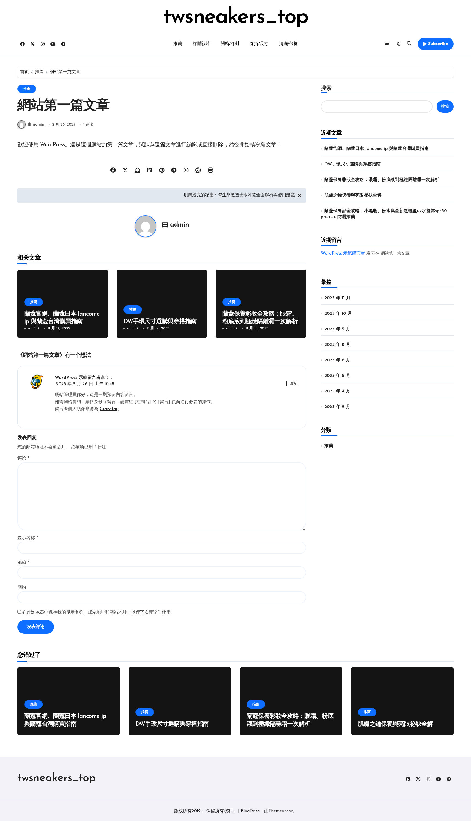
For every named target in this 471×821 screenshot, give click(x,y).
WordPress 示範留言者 (78, 378)
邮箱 (23, 563)
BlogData (250, 811)
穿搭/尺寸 (259, 44)
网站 (21, 587)
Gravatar (108, 409)
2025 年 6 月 (337, 360)
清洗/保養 (288, 44)
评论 (23, 458)
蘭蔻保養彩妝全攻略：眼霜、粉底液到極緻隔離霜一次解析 (381, 180)
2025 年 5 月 (337, 376)
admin (179, 225)
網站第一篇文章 (395, 254)
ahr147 (34, 328)
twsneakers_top (235, 17)
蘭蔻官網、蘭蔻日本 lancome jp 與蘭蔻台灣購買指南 (376, 149)
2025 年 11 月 (337, 298)
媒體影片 (201, 44)
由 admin (36, 125)
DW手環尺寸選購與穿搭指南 (160, 322)
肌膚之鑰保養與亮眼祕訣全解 (353, 195)
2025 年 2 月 (337, 407)
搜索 (326, 88)
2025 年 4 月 (337, 391)
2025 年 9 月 (337, 329)
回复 (293, 384)
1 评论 (88, 125)
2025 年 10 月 (338, 313)
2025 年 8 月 (337, 345)
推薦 (177, 44)
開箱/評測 (230, 44)
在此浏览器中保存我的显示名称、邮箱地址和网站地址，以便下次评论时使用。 (98, 612)
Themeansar (280, 811)
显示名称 (27, 538)
